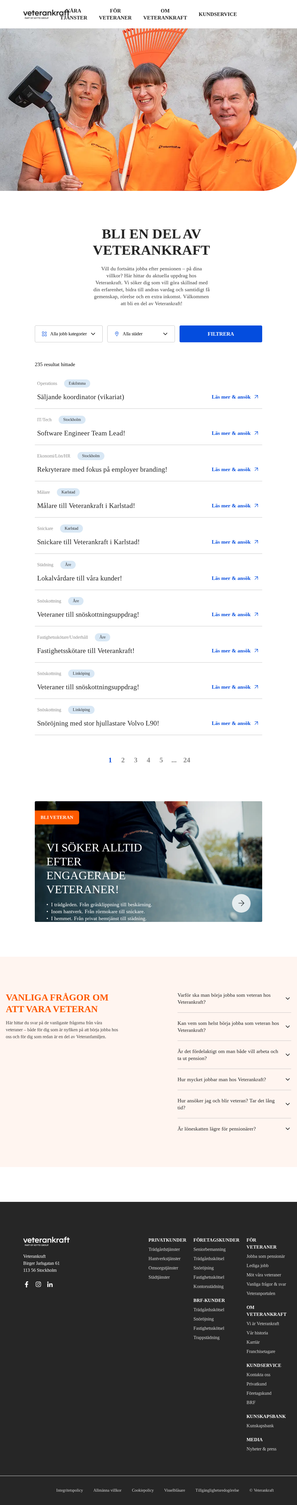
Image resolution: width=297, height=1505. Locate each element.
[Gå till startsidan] (46, 14)
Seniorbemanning (213, 1228)
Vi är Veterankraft (255, 1320)
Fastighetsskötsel (213, 1256)
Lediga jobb (253, 1244)
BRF (245, 1402)
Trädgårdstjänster (167, 1228)
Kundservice (255, 1365)
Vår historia (253, 1333)
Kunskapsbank (256, 1425)
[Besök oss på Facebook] (26, 1263)
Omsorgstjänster (166, 1247)
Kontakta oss (255, 1374)
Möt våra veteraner (251, 1257)
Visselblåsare (160, 1490)
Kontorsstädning (212, 1265)
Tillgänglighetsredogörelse (208, 1490)
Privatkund (252, 1384)
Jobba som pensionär (252, 1232)
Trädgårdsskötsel (212, 1237)
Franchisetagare (258, 1351)
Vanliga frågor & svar (258, 1274)
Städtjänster (162, 1256)
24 (187, 773)
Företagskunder (214, 1219)
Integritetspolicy (47, 1490)
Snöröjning (205, 1247)
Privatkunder (164, 1219)
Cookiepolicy (125, 1490)
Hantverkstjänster (167, 1237)
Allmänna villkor (88, 1490)
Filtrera (223, 344)
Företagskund (255, 1393)
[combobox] (70, 344)
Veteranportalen (259, 1286)
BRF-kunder (207, 1279)
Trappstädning (210, 1316)
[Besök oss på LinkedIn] (49, 1263)
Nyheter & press (258, 1449)
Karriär (248, 1342)
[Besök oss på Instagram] (38, 1263)
